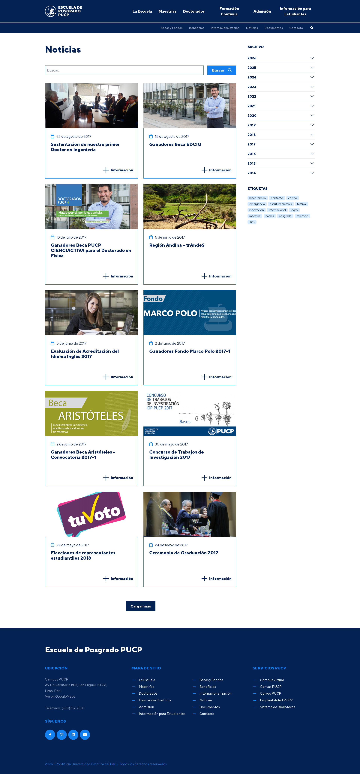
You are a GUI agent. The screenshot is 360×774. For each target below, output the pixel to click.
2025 (252, 68)
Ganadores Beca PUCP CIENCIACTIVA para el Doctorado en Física (91, 250)
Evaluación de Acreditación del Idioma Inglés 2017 (85, 353)
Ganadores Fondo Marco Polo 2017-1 (189, 351)
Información (122, 170)
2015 (252, 163)
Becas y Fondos (171, 28)
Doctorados (194, 11)
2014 (252, 173)
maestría (254, 216)
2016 (252, 154)
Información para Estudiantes (295, 11)
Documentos (273, 28)
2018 (252, 135)
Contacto (296, 28)
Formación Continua (229, 11)
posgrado (285, 216)
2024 (252, 77)
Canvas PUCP (271, 687)
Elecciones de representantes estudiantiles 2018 (83, 555)
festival (301, 204)
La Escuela (142, 11)
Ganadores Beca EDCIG (175, 144)
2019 (252, 125)
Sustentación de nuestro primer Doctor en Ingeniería (85, 146)
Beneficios (196, 28)
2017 (252, 144)
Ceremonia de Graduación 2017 (183, 552)
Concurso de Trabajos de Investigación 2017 (176, 454)
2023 (252, 87)
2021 (252, 106)
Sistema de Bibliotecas (277, 707)
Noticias (252, 28)
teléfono (302, 216)
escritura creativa (281, 204)
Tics (252, 222)
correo (292, 198)
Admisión (262, 11)
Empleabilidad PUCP (276, 700)
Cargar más (140, 606)
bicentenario (257, 198)
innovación (256, 210)
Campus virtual (272, 680)
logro (294, 210)
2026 (252, 58)
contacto (277, 198)
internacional (277, 210)
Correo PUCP (270, 693)
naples (270, 216)
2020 (252, 115)
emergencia (257, 204)
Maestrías (167, 11)
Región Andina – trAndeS (177, 245)
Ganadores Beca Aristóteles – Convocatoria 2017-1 (83, 454)
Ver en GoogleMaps (60, 696)
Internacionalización (225, 28)
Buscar (218, 70)
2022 (252, 96)
